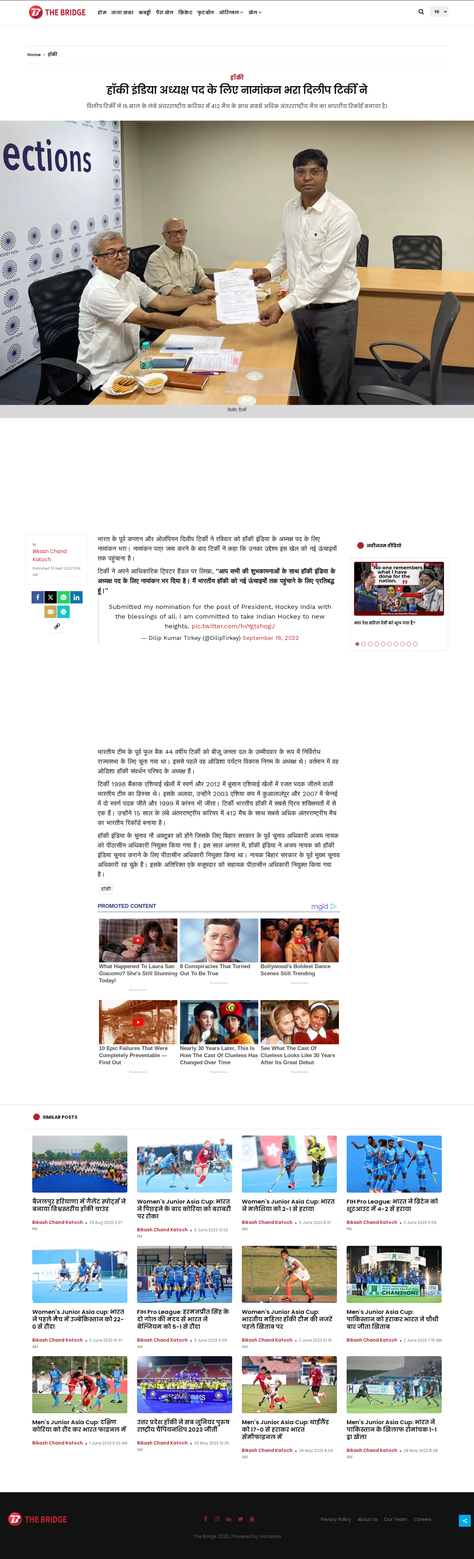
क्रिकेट (185, 12)
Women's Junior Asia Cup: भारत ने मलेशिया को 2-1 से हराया (288, 1205)
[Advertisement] (237, 469)
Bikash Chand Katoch (57, 1222)
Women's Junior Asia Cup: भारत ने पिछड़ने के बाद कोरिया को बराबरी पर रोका (184, 1208)
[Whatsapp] (63, 597)
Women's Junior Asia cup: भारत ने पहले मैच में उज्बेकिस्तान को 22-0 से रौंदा (78, 1319)
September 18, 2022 (270, 638)
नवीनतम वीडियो (384, 545)
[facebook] (37, 597)
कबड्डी (145, 12)
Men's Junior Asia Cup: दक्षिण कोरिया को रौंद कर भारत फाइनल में (79, 1426)
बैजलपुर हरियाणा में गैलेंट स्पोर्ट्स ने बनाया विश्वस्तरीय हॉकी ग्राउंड (79, 1205)
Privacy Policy (336, 1519)
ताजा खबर (122, 12)
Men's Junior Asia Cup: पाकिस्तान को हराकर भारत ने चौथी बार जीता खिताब (393, 1319)
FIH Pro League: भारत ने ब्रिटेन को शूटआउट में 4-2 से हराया (392, 1205)
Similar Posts (60, 1117)
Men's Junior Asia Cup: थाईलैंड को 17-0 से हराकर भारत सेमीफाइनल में (285, 1429)
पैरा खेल (165, 12)
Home (34, 55)
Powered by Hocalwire (256, 1536)
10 (415, 644)
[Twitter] (50, 597)
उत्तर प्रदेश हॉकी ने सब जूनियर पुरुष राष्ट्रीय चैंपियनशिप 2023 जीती (183, 1426)
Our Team (395, 1519)
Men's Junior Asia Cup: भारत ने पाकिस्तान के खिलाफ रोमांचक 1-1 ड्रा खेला (392, 1429)
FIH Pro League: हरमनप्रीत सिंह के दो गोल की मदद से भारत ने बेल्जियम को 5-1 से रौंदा (183, 1319)
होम (102, 12)
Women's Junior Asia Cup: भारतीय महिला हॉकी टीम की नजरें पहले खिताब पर (287, 1319)
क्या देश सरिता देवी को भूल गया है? (384, 623)
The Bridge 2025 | (212, 1536)
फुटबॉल (205, 12)
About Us (368, 1519)
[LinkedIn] (76, 597)
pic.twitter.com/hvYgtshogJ (233, 626)
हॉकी (237, 78)
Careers (422, 1519)
